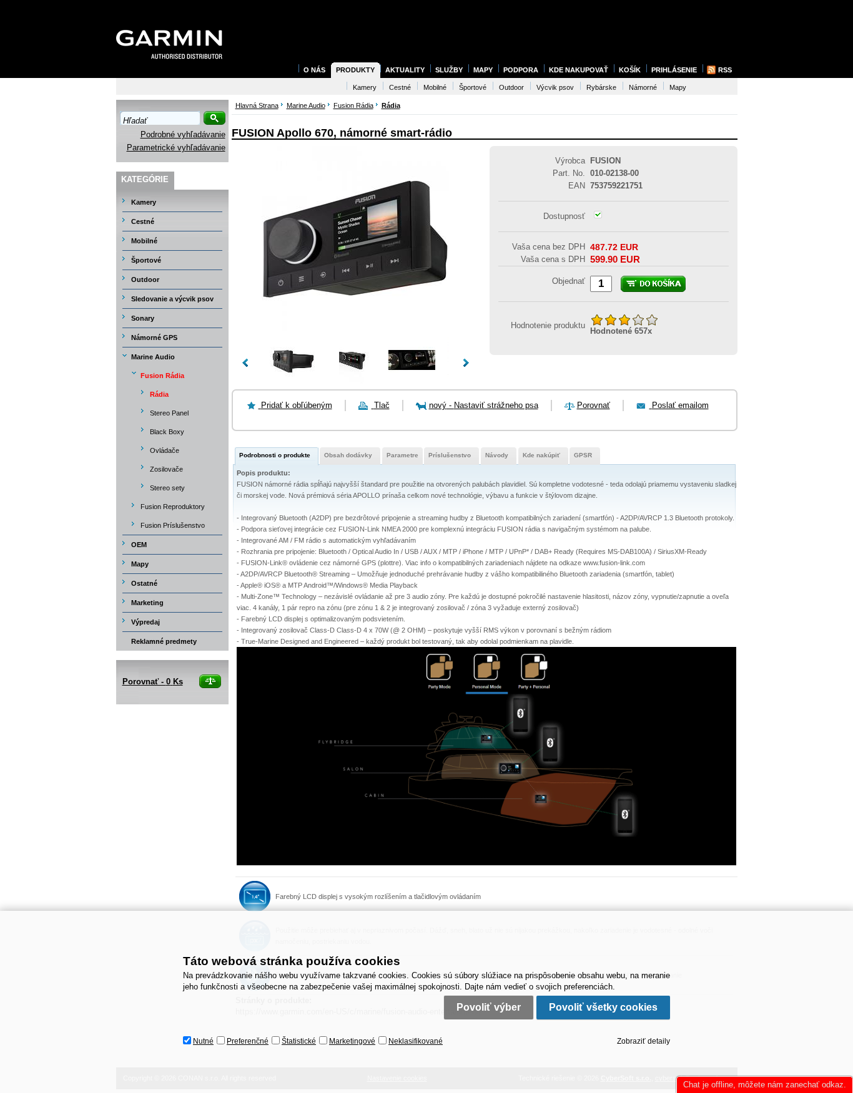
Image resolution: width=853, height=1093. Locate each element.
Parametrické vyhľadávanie (176, 147)
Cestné (142, 221)
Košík (630, 70)
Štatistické (299, 1041)
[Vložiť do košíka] (653, 284)
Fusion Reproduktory (173, 506)
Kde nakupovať (578, 70)
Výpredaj (145, 622)
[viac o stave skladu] (598, 215)
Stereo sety (167, 488)
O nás (314, 70)
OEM (139, 544)
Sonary (142, 318)
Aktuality (405, 70)
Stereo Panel (169, 413)
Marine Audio (153, 357)
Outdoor (145, 279)
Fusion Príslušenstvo (173, 525)
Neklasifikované (415, 1041)
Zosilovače (166, 469)
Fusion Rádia (162, 375)
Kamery (143, 202)
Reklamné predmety (164, 641)
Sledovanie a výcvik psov (172, 299)
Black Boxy (167, 431)
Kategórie (145, 179)
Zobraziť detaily (643, 1041)
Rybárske (601, 87)
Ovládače (164, 450)
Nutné (203, 1041)
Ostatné (144, 583)
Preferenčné (248, 1041)
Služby (449, 70)
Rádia (159, 394)
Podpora (520, 70)
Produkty (355, 70)
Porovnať (593, 405)
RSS (725, 70)
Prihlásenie (674, 70)
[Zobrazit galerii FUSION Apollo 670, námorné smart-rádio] (355, 330)
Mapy (140, 564)
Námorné (643, 87)
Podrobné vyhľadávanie (183, 134)
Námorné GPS (154, 337)
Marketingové (352, 1041)
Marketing (147, 602)
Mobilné (144, 241)
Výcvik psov (555, 87)
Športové (146, 260)
